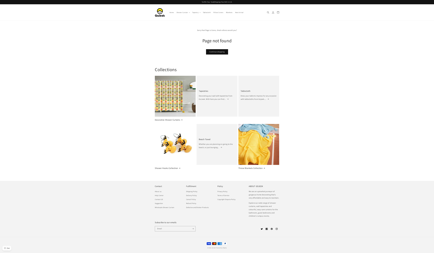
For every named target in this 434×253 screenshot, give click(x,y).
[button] (183, 12)
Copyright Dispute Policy (226, 199)
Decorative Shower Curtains (167, 120)
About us (158, 191)
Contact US (159, 199)
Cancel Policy (191, 199)
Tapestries (203, 91)
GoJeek (214, 248)
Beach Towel (205, 139)
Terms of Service (223, 195)
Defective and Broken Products (197, 207)
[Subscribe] (192, 228)
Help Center (159, 195)
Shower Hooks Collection (166, 168)
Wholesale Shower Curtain (164, 207)
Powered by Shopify (221, 248)
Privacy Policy (222, 191)
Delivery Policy (191, 195)
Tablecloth (245, 91)
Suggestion (159, 203)
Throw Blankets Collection (250, 168)
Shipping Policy (191, 191)
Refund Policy (191, 203)
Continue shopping (217, 52)
